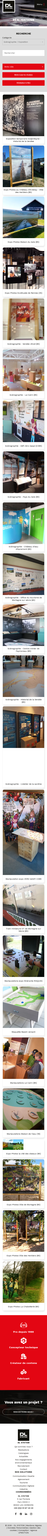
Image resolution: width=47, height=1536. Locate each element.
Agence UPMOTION (27, 1531)
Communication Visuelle (23, 1476)
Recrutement (23, 1466)
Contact (23, 1469)
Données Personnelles (18, 1528)
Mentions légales (34, 1525)
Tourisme (23, 1483)
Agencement (23, 1479)
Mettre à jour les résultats (23, 75)
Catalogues (23, 1453)
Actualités (23, 1456)
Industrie (24, 1489)
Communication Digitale (23, 1486)
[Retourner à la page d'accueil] (9, 6)
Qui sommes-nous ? (24, 1447)
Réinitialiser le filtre (23, 83)
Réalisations (23, 1450)
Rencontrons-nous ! (23, 1412)
